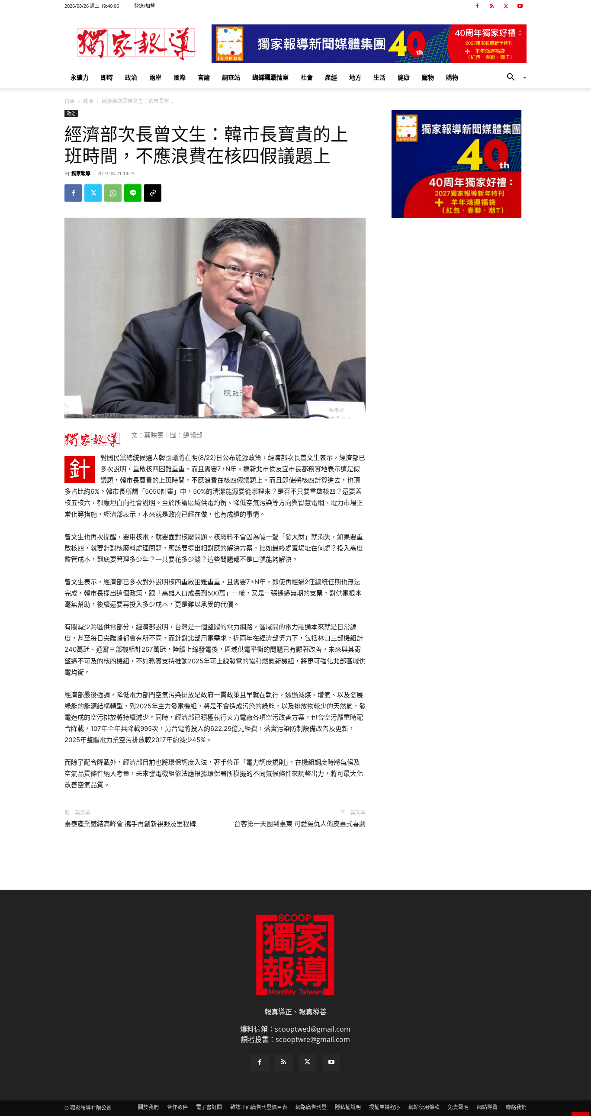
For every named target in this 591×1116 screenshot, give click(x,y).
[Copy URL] (152, 193)
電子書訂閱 (209, 1107)
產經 (331, 77)
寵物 (428, 77)
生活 (379, 77)
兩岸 (155, 77)
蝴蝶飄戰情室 (270, 77)
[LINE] (132, 193)
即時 (107, 77)
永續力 (80, 77)
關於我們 (148, 1107)
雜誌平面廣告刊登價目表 (258, 1107)
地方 (355, 77)
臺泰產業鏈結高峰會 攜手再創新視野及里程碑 (130, 824)
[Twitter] (505, 6)
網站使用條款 (424, 1107)
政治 (131, 77)
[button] (514, 78)
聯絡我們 (516, 1107)
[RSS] (491, 6)
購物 (452, 77)
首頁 (69, 101)
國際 (179, 77)
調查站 (231, 77)
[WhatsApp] (113, 193)
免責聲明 (458, 1107)
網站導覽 (487, 1107)
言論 (204, 77)
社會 (307, 77)
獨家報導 (80, 173)
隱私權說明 (348, 1107)
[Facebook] (477, 6)
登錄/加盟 (144, 6)
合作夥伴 (177, 1107)
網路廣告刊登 (311, 1107)
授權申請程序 (384, 1107)
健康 (404, 77)
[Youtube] (520, 6)
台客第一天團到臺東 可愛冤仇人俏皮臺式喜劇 (300, 824)
